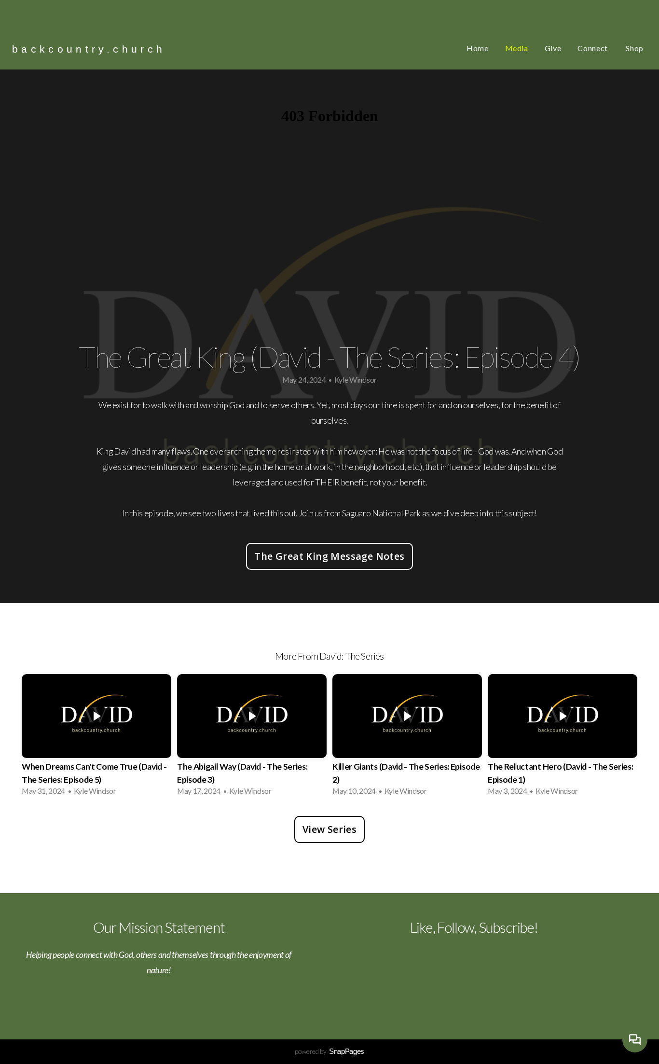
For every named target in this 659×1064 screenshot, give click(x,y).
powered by (329, 1051)
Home (478, 48)
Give (553, 48)
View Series (329, 829)
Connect (593, 48)
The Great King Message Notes (329, 556)
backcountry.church (88, 49)
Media (516, 48)
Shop (635, 48)
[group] (96, 737)
